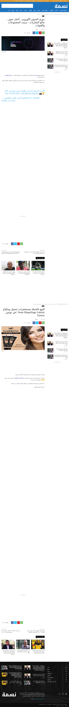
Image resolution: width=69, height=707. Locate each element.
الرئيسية (65, 14)
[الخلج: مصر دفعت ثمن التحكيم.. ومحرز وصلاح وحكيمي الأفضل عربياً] (50, 53)
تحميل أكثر (57, 72)
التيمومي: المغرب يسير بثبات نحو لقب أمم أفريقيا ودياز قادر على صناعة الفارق (24, 273)
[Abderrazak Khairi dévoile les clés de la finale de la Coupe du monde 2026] (50, 67)
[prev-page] (41, 277)
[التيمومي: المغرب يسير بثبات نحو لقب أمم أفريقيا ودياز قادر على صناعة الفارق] (23, 265)
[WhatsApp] (43, 32)
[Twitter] (15, 1)
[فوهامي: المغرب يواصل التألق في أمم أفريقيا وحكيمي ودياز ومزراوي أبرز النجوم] (8, 265)
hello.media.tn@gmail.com (39, 698)
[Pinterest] (40, 32)
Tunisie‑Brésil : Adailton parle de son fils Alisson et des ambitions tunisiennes (38, 273)
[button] (9, 10)
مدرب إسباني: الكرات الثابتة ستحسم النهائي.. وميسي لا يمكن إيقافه (15, 682)
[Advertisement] (17, 6)
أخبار (62, 14)
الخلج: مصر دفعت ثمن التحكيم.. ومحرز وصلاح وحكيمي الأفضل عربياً (61, 53)
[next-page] (44, 277)
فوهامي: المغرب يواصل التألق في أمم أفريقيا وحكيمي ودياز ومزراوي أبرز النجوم (9, 273)
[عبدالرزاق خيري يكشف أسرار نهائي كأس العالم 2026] (50, 60)
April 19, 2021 (8, 100)
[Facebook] (13, 1)
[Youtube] (17, 1)
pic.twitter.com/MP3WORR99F (22, 93)
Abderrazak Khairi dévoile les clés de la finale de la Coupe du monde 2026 (61, 66)
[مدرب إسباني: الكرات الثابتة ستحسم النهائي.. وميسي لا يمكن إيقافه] (4, 683)
